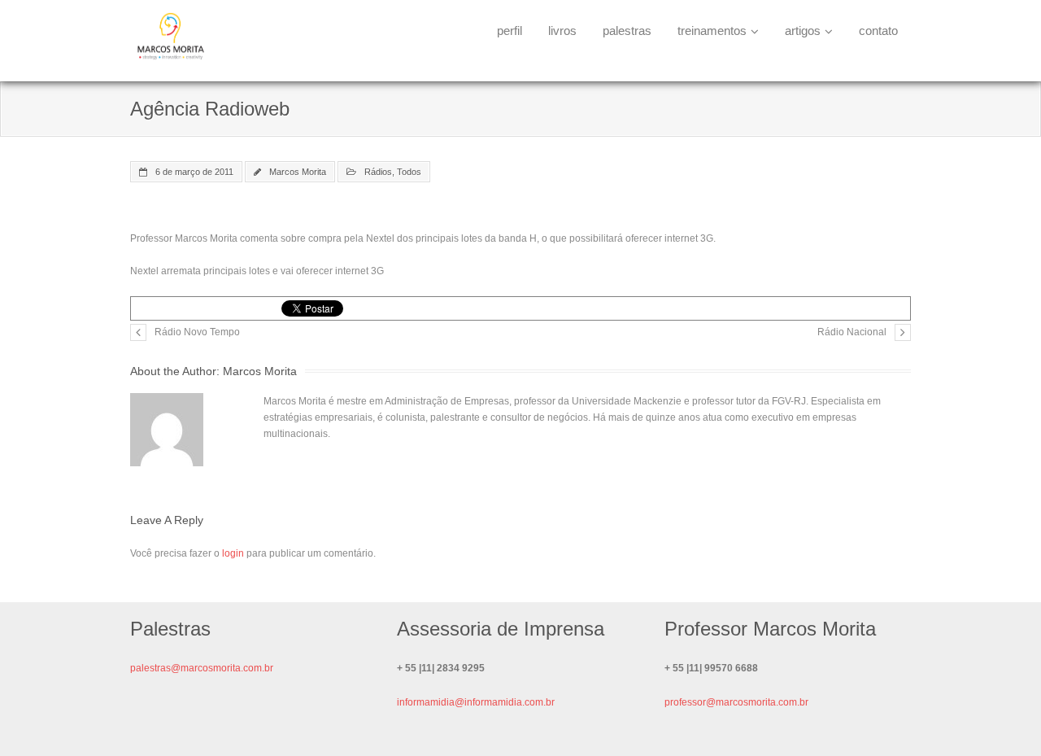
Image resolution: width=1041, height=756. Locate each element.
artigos (803, 30)
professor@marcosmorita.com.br (736, 702)
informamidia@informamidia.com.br (476, 702)
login (233, 553)
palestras (627, 30)
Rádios (378, 172)
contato (878, 30)
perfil (509, 30)
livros (562, 30)
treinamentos (712, 30)
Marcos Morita (297, 172)
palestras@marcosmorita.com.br (201, 668)
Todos (409, 172)
